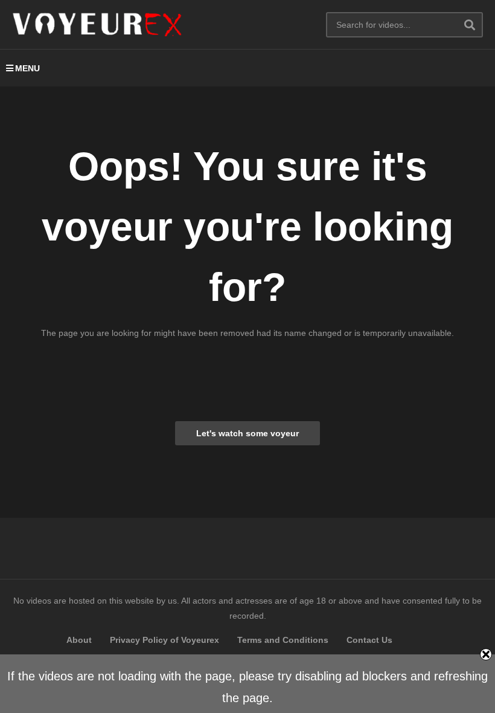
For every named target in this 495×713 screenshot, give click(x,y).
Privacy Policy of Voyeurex (164, 640)
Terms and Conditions (282, 640)
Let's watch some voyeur (247, 433)
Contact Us (369, 640)
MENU (27, 68)
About (79, 640)
